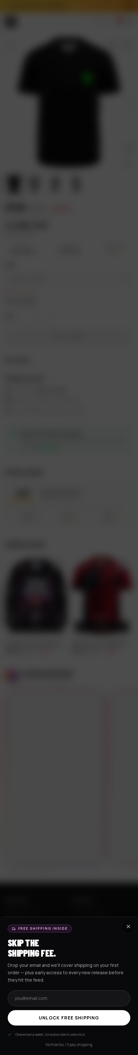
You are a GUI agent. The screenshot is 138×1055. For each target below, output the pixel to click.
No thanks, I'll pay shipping (69, 1044)
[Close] (69, 527)
